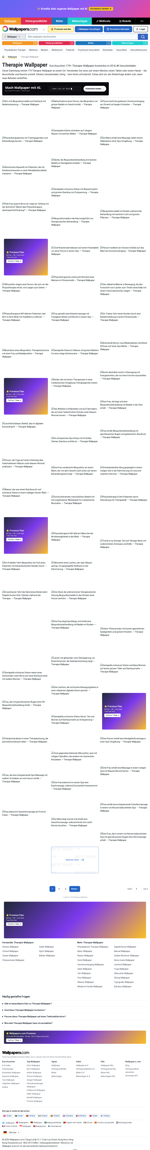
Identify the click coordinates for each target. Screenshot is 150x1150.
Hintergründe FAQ (108, 1069)
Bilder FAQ (105, 1072)
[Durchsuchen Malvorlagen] (145, 43)
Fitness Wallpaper (10, 947)
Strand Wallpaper (10, 951)
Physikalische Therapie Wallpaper (92, 947)
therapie (69, 1116)
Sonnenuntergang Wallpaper (90, 964)
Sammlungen (7, 1069)
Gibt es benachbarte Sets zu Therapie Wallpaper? (28, 1003)
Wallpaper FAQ (107, 1065)
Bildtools (104, 21)
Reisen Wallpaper (85, 955)
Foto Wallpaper (84, 978)
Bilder (59, 21)
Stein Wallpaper (84, 969)
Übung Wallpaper (122, 978)
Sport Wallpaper (46, 951)
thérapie (82, 1116)
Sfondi (89, 1122)
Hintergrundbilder (36, 21)
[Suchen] (143, 37)
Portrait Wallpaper (34, 1101)
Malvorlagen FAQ (108, 1076)
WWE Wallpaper (33, 1094)
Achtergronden (125, 1122)
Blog (127, 1065)
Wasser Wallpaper (85, 982)
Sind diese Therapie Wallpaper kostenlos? (24, 1010)
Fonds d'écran (11, 1126)
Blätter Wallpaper (47, 955)
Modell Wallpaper (34, 1097)
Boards (126, 21)
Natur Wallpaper (84, 951)
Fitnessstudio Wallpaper (13, 960)
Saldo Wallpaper (46, 947)
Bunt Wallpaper (33, 1069)
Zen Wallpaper (84, 973)
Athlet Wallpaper (34, 1072)
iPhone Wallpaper (34, 1076)
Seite (129, 889)
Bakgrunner (41, 1126)
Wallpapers (23, 1122)
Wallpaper (10, 21)
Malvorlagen (79, 21)
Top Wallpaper (8, 1080)
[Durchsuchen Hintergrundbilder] (72, 43)
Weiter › (74, 889)
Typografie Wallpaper (124, 982)
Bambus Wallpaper (123, 986)
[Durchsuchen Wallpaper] (35, 43)
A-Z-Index (6, 1065)
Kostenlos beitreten (119, 29)
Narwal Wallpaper (122, 951)
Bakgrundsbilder (54, 1122)
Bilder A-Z (80, 1072)
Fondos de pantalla (105, 1122)
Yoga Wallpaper (121, 969)
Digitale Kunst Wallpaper (125, 947)
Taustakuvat (56, 1126)
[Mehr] (142, 21)
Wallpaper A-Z (82, 1065)
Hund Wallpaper (84, 960)
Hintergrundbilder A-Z (85, 1069)
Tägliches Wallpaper (10, 1083)
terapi (20, 1116)
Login (142, 29)
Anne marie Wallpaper (124, 960)
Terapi (8, 1116)
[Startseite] (3, 57)
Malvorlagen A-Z (83, 1076)
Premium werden (62, 29)
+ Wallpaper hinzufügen (89, 29)
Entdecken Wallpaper (11, 1072)
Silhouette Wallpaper (123, 973)
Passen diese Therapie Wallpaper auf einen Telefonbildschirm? (35, 1016)
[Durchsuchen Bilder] (108, 43)
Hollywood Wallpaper (36, 1090)
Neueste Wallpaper (10, 1076)
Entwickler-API (131, 1076)
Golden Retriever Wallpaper (126, 955)
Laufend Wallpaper (123, 964)
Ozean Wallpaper (10, 955)
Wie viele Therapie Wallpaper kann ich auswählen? (28, 1023)
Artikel (5, 1087)
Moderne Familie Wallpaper (90, 986)
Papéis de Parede (74, 1122)
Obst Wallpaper (33, 1065)
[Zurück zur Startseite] (20, 29)
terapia (32, 1116)
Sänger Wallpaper (34, 1080)
